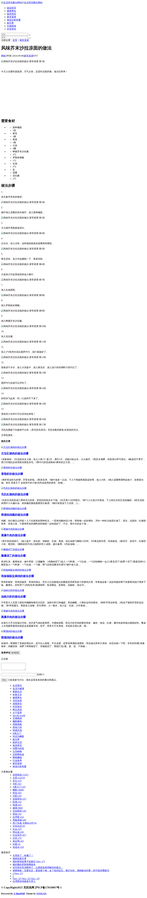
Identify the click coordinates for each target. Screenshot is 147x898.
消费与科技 (18, 748)
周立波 (18, 832)
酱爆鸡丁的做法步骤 (13, 555)
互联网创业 (18, 754)
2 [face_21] (18, 873)
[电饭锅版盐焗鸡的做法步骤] (16, 570)
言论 (17, 781)
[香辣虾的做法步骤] (11, 467)
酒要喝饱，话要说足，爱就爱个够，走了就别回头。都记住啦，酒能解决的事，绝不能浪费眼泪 (61, 870)
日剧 (17, 796)
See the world (19, 715)
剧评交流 (17, 742)
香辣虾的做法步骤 (12, 473)
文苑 (19, 778)
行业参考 (17, 760)
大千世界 (17, 712)
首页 (15, 40)
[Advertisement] (73, 96)
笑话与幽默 (18, 736)
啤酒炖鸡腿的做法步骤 (14, 514)
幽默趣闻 (17, 721)
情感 (17, 805)
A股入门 (19, 787)
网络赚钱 (17, 757)
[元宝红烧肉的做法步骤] (13, 447)
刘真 (16, 844)
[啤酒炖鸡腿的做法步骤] (13, 508)
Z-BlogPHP (19, 893)
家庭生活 (17, 691)
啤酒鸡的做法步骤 (12, 637)
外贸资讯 (11, 29)
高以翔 (18, 841)
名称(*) (40, 674)
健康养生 (11, 11)
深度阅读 (20, 775)
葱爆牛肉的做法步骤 (13, 535)
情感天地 (17, 730)
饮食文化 (17, 694)
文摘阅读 (11, 26)
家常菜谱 (11, 17)
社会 (17, 829)
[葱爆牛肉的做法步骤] (12, 529)
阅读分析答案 (14, 20)
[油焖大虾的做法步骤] (12, 590)
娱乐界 (10, 23)
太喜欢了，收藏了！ (23, 855)
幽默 (18, 790)
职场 (17, 802)
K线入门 (17, 733)
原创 (17, 814)
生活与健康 (18, 688)
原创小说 (17, 727)
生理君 (18, 817)
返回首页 (11, 8)
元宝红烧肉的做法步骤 (14, 453)
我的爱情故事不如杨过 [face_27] (29, 861)
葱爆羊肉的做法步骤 (13, 616)
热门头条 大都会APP (25, 823)
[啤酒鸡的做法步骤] (11, 631)
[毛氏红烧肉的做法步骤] (13, 488)
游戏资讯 (17, 703)
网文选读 (17, 709)
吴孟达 (18, 847)
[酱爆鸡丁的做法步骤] (12, 549)
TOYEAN (41, 893)
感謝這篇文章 (19, 858)
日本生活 (19, 826)
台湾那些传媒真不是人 (24, 881)
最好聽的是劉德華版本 (24, 864)
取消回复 (15, 653)
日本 (17, 838)
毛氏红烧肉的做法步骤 (14, 494)
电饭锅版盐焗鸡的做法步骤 (17, 575)
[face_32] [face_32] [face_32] (26, 878)
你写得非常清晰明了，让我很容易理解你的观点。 (38, 867)
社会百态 (19, 835)
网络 (3, 56)
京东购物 (17, 751)
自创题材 (19, 811)
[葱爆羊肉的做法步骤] (12, 611)
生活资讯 (17, 685)
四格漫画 (17, 724)
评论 (4, 680)
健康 (18, 808)
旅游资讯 (11, 14)
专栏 (17, 784)
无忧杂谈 (17, 700)
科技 (17, 793)
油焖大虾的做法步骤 (13, 596)
